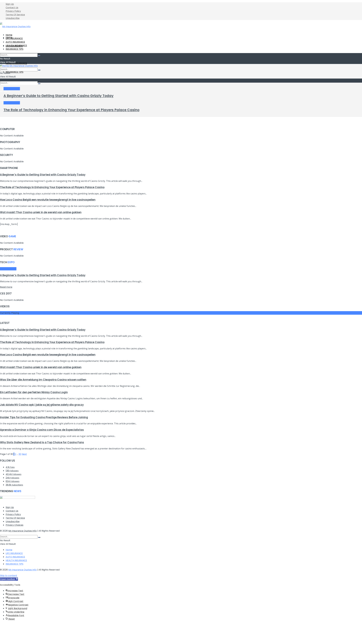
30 (20, 454)
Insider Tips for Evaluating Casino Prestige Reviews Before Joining (44, 417)
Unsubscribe (13, 18)
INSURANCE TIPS (14, 72)
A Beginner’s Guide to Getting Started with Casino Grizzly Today (59, 95)
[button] (9, 579)
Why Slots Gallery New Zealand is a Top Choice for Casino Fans (42, 442)
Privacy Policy (13, 11)
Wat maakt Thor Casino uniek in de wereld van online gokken (40, 212)
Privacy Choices (14, 525)
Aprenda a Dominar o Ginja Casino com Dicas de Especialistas (42, 430)
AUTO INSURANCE (15, 42)
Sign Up (10, 4)
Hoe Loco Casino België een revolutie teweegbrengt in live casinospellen (47, 200)
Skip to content (8, 575)
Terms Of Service (15, 14)
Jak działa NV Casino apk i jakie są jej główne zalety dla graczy (42, 405)
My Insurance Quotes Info (22, 530)
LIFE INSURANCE (14, 38)
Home (9, 35)
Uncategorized (12, 88)
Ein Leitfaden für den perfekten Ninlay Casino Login (34, 392)
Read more (6, 287)
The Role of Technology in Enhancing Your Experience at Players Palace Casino (71, 110)
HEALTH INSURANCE (16, 63)
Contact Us (12, 7)
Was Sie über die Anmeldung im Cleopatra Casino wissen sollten (43, 380)
